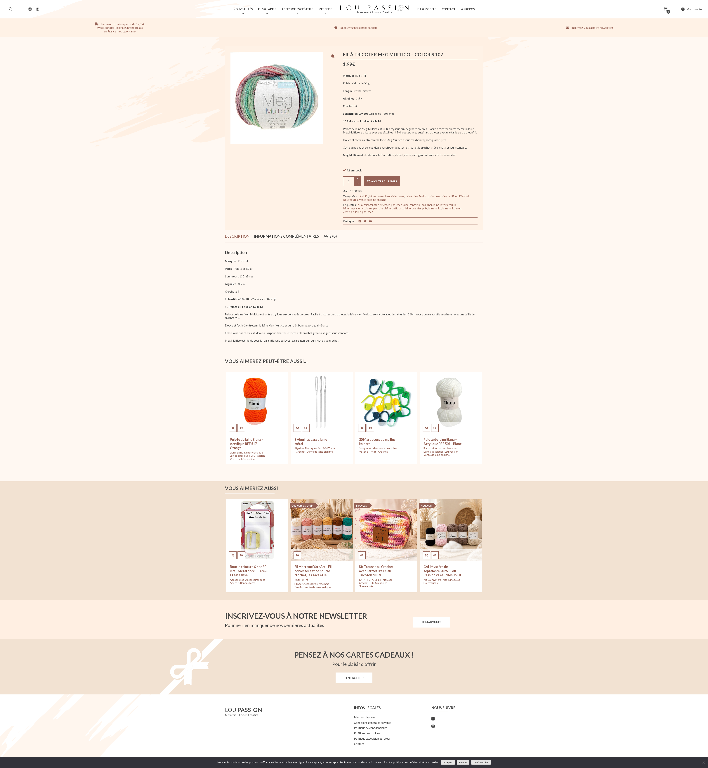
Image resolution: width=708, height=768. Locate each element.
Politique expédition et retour (372, 738)
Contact (359, 744)
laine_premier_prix (416, 208)
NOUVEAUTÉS (243, 9)
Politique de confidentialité (370, 727)
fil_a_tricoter (365, 204)
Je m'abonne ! (431, 622)
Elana (233, 452)
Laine (401, 196)
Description (237, 236)
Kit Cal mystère (432, 579)
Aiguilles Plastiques (305, 448)
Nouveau (361, 505)
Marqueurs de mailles (385, 448)
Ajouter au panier (384, 181)
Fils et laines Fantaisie (383, 196)
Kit (360, 579)
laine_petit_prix (394, 208)
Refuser (463, 762)
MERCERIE (325, 9)
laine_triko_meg (451, 208)
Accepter (447, 762)
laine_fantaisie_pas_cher (417, 204)
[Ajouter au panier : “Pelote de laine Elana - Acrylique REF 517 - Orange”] (233, 428)
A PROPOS (468, 9)
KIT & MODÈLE (426, 9)
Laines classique (253, 452)
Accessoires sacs (255, 579)
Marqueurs (365, 448)
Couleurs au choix (302, 505)
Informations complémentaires (286, 236)
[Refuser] (703, 762)
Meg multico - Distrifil (455, 196)
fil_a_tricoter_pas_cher (388, 204)
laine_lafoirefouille (445, 204)
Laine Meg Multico (416, 196)
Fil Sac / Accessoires (306, 583)
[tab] (237, 236)
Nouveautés (350, 199)
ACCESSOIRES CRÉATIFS (297, 9)
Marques (435, 196)
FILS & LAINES (267, 9)
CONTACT (449, 9)
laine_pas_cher (375, 208)
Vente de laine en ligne (372, 199)
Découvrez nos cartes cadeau (358, 27)
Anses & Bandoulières (242, 582)
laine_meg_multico (354, 208)
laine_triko (434, 208)
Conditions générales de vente (372, 722)
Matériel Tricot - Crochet (373, 451)
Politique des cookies (367, 733)
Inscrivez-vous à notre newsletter (592, 27)
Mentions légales (364, 717)
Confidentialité (481, 762)
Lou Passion (258, 455)
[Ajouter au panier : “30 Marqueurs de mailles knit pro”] (362, 428)
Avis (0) (330, 236)
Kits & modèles (378, 582)
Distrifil (363, 196)
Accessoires (237, 579)
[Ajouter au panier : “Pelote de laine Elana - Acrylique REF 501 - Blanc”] (426, 428)
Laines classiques (240, 455)
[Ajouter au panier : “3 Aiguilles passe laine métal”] (297, 428)
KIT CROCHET (372, 579)
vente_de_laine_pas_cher (358, 211)
